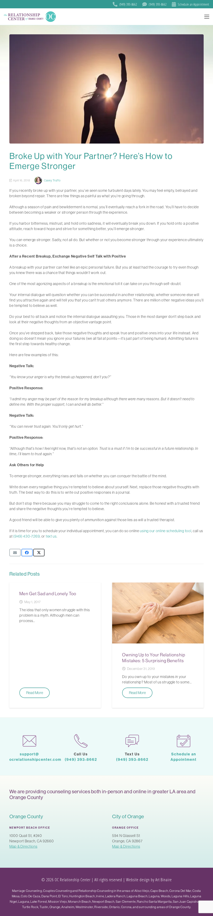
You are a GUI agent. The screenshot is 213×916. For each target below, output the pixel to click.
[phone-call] (81, 741)
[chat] (132, 741)
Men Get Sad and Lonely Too (47, 593)
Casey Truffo (52, 180)
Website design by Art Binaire (149, 879)
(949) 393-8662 (81, 759)
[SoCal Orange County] (30, 16)
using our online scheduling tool (165, 530)
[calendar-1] (183, 741)
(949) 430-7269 (26, 536)
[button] (206, 16)
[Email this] (15, 552)
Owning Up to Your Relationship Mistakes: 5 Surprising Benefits (153, 657)
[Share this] (27, 552)
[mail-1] (29, 741)
